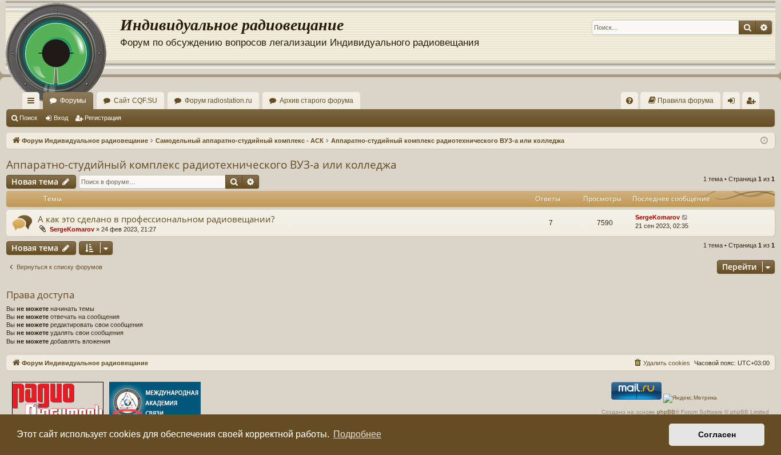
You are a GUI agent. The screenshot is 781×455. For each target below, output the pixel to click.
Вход (61, 117)
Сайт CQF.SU (135, 101)
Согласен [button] (717, 434)
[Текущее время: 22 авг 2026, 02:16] (764, 140)
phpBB (666, 412)
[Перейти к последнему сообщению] (685, 217)
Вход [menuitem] (734, 103)
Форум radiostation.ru (218, 101)
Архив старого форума (316, 101)
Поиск (28, 117)
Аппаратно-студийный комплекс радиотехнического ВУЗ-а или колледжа (201, 164)
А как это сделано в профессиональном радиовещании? (156, 219)
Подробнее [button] (357, 434)
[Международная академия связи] (155, 404)
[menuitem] (629, 100)
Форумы (73, 101)
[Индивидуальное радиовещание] (63, 34)
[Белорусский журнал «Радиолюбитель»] (57, 404)
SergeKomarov (72, 229)
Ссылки (33, 103)
